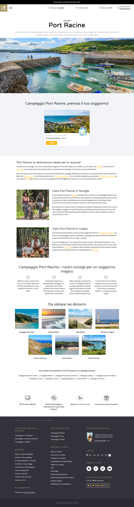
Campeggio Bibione (58, 433)
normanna (67, 247)
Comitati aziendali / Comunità (25, 461)
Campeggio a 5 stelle (22, 442)
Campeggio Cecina (57, 436)
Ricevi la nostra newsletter (24, 454)
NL (90, 455)
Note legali (54, 471)
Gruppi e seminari (21, 474)
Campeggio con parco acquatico (26, 439)
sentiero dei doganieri (107, 233)
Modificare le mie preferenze (61, 484)
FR (102, 455)
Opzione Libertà (56, 481)
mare (27, 179)
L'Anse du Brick (53, 138)
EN (94, 455)
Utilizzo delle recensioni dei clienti (62, 478)
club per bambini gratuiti (62, 176)
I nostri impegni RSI (22, 470)
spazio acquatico (28, 176)
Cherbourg (20, 169)
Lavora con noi (20, 480)
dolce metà (95, 250)
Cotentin (99, 167)
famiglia (74, 195)
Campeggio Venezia (58, 439)
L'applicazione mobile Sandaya (61, 461)
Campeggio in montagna (24, 435)
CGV (52, 468)
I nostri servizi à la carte (23, 477)
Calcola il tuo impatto (58, 458)
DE (106, 455)
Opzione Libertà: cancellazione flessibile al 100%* (67, 2)
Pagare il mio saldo (57, 465)
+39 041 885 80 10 (29, 492)
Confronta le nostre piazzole (25, 467)
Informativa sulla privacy (59, 474)
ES (98, 455)
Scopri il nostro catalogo (23, 457)
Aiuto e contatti (56, 452)
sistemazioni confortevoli (107, 176)
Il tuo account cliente (58, 455)
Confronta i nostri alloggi (23, 464)
